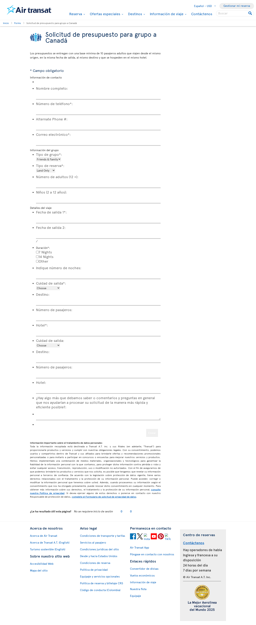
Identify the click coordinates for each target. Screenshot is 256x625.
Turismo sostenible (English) (47, 549)
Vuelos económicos (142, 575)
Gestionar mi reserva (236, 6)
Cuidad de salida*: (51, 283)
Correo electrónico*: (53, 134)
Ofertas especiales (104, 13)
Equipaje (135, 596)
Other (43, 261)
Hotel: (41, 382)
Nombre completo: (52, 88)
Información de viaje (166, 13)
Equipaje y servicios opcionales (100, 576)
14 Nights (46, 256)
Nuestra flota (138, 589)
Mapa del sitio (39, 570)
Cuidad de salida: (50, 340)
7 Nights (45, 251)
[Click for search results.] (250, 13)
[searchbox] (235, 13)
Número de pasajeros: (54, 309)
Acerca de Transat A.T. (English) (49, 542)
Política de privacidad (94, 569)
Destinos (134, 13)
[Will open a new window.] (133, 537)
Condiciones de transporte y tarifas (102, 536)
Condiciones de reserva (95, 563)
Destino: (43, 294)
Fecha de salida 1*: (51, 211)
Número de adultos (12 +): (57, 176)
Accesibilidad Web (41, 563)
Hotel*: (42, 324)
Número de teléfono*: (54, 103)
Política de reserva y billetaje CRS (101, 583)
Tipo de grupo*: (49, 154)
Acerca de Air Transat (43, 536)
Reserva (75, 13)
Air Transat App (139, 547)
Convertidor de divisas (144, 568)
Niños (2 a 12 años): (51, 191)
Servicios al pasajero (93, 542)
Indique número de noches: (58, 267)
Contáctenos (201, 13)
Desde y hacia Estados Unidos (98, 556)
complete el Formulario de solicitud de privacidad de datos (104, 496)
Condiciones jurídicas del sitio (99, 549)
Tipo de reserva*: (50, 165)
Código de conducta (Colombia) (100, 590)
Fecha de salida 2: (51, 227)
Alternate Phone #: (52, 118)
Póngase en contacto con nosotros (152, 554)
